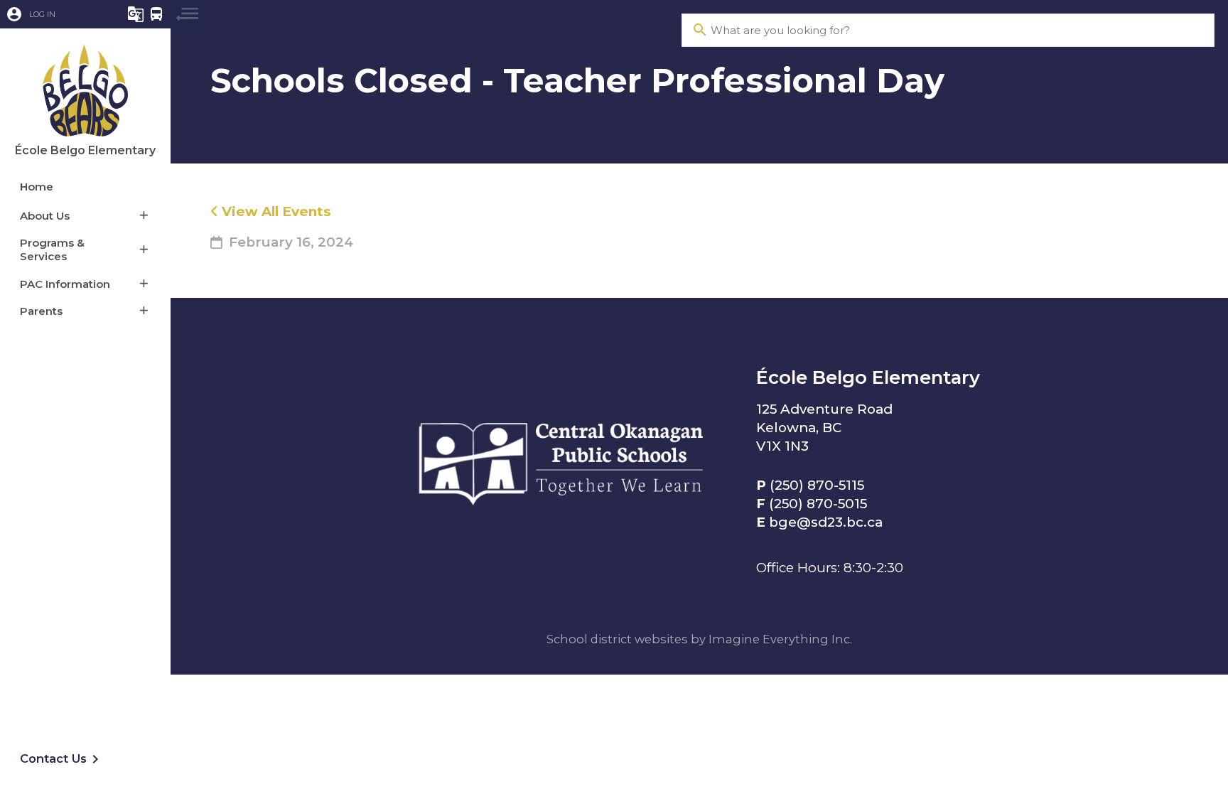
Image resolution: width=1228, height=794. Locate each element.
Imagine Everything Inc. (780, 639)
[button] (53, 14)
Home (36, 186)
